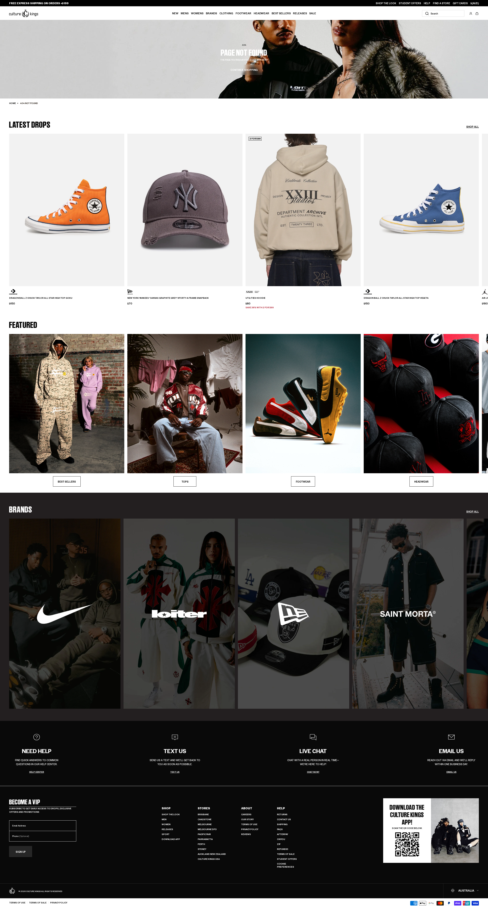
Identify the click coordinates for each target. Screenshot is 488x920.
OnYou (281, 839)
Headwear (261, 13)
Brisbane (203, 814)
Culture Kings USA (209, 859)
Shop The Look (171, 814)
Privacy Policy (249, 829)
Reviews (246, 834)
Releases (300, 13)
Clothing (226, 13)
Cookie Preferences (285, 865)
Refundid (282, 849)
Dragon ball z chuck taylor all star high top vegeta (396, 297)
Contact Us (284, 819)
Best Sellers (281, 13)
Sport (165, 834)
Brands (211, 13)
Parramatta (205, 839)
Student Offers (287, 859)
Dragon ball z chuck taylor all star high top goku (40, 297)
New (175, 13)
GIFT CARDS (460, 3)
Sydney (202, 849)
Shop (166, 808)
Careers (246, 814)
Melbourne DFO (207, 829)
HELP (427, 3)
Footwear (243, 13)
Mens (185, 13)
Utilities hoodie (255, 297)
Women (166, 824)
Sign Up (21, 852)
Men (164, 819)
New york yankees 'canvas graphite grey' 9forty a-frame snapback (168, 297)
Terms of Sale (286, 854)
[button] (477, 13)
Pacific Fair (204, 834)
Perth (201, 844)
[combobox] (443, 13)
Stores (204, 808)
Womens (197, 13)
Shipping (282, 824)
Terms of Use (249, 824)
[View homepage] (23, 13)
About (246, 808)
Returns (282, 814)
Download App (171, 839)
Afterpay (282, 834)
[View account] (471, 13)
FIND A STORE (441, 3)
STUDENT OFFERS (410, 3)
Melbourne (205, 824)
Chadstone (204, 819)
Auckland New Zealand (212, 854)
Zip (279, 844)
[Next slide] (479, 207)
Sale (312, 13)
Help (281, 808)
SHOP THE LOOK (386, 3)
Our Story (247, 819)
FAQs (280, 829)
